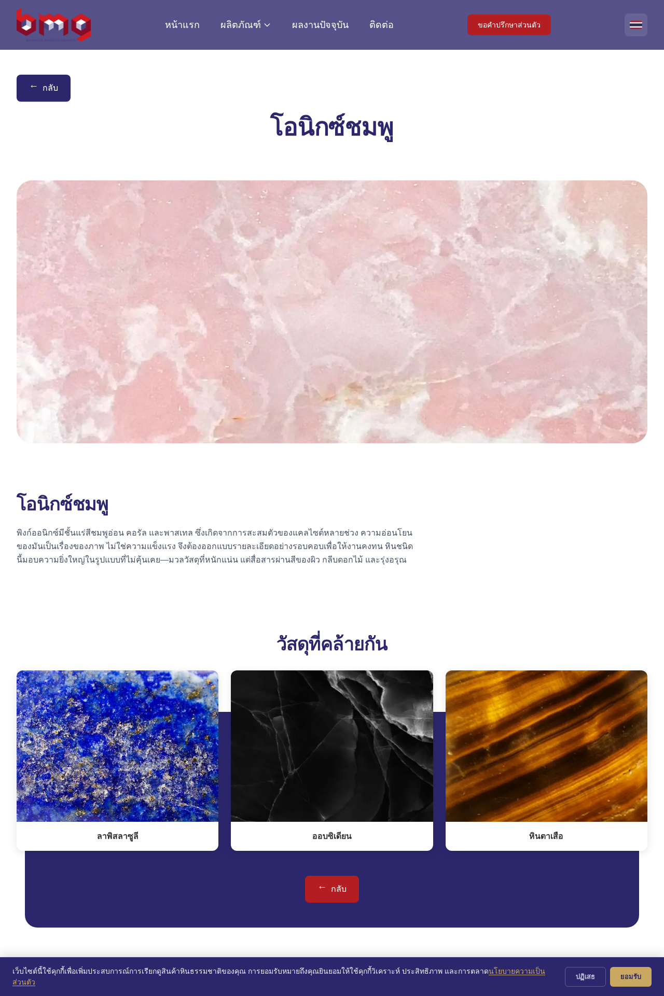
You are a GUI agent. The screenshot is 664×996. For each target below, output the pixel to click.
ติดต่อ (381, 25)
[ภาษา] (636, 24)
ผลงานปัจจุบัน (320, 25)
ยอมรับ (630, 976)
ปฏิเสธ (585, 976)
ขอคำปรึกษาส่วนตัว (509, 25)
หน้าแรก (182, 25)
